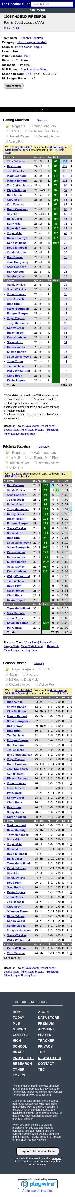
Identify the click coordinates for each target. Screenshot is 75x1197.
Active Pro (16, 141)
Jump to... (38, 109)
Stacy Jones (15, 590)
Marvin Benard (17, 180)
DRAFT (18, 1052)
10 (65, 262)
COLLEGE (21, 1035)
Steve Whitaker (16, 289)
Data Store (31, 425)
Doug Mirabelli (17, 247)
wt (57, 697)
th (39, 481)
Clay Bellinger (16, 190)
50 (65, 323)
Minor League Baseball (32, 42)
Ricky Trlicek (15, 332)
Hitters (13, 674)
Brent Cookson (17, 209)
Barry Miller (14, 223)
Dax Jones (14, 166)
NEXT (16, 28)
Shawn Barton (16, 351)
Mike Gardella (16, 613)
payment (56, 1158)
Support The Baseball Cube (38, 1151)
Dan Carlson (15, 271)
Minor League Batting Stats (20, 433)
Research (53, 429)
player (10, 157)
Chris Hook (14, 375)
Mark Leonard (16, 175)
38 (65, 238)
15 (65, 257)
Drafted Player (19, 136)
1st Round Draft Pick (43, 131)
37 (65, 228)
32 (65, 266)
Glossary (42, 120)
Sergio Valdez (16, 276)
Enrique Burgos (17, 313)
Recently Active (49, 136)
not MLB (14, 131)
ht (49, 697)
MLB (16, 1023)
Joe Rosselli (15, 299)
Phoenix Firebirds (32, 37)
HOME (18, 1012)
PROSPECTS (23, 1058)
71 (65, 195)
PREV (7, 28)
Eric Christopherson (19, 185)
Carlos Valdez (16, 347)
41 (65, 218)
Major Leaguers (45, 126)
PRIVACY (45, 1046)
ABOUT (44, 1012)
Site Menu (37, 10)
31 (65, 342)
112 (64, 166)
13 (65, 252)
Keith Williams (16, 242)
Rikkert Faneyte (17, 238)
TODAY (18, 1017)
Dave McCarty (16, 228)
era (66, 481)
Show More (13, 85)
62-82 (29, 73)
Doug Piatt (14, 585)
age (36, 157)
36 (65, 294)
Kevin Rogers (16, 380)
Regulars (18, 126)
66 (65, 214)
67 (65, 204)
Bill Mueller (14, 218)
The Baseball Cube (16, 4)
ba (49, 157)
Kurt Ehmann (15, 204)
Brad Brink (14, 303)
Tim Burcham (15, 366)
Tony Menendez (18, 323)
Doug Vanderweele (19, 356)
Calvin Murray (16, 252)
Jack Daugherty (17, 262)
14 (65, 299)
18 (65, 276)
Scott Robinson (16, 266)
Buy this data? (23, 147)
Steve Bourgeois (18, 308)
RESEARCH (22, 1063)
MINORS (19, 1029)
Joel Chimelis (15, 171)
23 (65, 247)
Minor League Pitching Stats (20, 650)
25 (65, 284)
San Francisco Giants (34, 69)
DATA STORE (48, 1017)
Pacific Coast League (28, 46)
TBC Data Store (19, 473)
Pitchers (32, 674)
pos (41, 157)
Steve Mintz (15, 342)
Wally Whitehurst (18, 370)
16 (65, 289)
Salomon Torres (17, 622)
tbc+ (55, 157)
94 (65, 185)
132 (64, 161)
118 (64, 171)
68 (65, 199)
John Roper (15, 361)
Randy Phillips (16, 284)
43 (65, 233)
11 (65, 303)
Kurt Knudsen (16, 337)
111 (64, 180)
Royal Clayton (16, 318)
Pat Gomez (14, 627)
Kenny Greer (15, 327)
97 (65, 190)
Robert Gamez (16, 294)
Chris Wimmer (16, 161)
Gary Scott (14, 199)
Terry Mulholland (18, 608)
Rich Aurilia (15, 195)
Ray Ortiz (13, 214)
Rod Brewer (15, 257)
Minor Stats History (32, 429)
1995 (27, 55)
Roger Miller (14, 233)
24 (65, 242)
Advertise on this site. (37, 1190)
